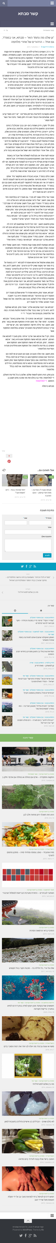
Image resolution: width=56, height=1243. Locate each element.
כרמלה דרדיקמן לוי (47, 47)
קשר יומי (51, 634)
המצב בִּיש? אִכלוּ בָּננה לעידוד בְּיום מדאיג (36, 1159)
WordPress (27, 1230)
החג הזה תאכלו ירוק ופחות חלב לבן (38, 814)
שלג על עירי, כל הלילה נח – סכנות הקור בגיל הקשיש (31, 968)
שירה (31, 663)
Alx (42, 1230)
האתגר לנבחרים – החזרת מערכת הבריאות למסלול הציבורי (28, 893)
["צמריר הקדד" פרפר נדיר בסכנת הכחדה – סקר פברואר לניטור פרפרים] (7, 621)
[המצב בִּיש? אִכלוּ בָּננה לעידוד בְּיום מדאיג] (28, 1141)
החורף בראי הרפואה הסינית (42, 930)
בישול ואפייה (49, 849)
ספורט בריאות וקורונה (46, 774)
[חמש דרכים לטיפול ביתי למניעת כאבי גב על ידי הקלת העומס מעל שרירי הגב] (28, 1178)
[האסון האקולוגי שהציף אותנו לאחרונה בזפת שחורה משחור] (7, 635)
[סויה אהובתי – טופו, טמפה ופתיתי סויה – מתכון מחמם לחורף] (28, 834)
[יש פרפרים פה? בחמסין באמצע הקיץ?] (7, 694)
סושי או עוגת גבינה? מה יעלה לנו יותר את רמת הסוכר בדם (29, 1046)
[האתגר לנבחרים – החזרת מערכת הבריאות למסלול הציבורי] (28, 875)
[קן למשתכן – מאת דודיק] (7, 666)
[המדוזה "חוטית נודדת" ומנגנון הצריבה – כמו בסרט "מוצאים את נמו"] (7, 707)
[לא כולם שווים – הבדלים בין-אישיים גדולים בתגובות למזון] (28, 1103)
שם (25, 518)
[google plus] (30, 566)
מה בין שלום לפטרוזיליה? (43, 1084)
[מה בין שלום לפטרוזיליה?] (28, 1066)
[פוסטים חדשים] (15, 611)
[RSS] (34, 566)
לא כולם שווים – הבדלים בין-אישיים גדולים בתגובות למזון (29, 1121)
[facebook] (26, 566)
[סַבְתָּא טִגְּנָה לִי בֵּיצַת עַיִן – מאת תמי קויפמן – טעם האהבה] (41, 480)
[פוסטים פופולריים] (41, 611)
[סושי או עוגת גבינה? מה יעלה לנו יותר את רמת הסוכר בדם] (28, 1028)
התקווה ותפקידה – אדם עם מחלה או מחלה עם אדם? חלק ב (28, 777)
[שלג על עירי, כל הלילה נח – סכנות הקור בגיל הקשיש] (28, 950)
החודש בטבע (49, 618)
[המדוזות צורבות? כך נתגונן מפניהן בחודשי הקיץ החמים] (7, 652)
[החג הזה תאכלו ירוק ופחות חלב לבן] (28, 797)
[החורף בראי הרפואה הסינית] (28, 912)
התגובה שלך (46, 536)
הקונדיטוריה (50, 1156)
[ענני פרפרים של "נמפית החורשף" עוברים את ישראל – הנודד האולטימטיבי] (7, 679)
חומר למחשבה (38, 632)
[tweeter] (22, 566)
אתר (49, 527)
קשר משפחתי (48, 30)
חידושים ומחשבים (48, 1003)
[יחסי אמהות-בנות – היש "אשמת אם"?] (15, 480)
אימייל (48, 518)
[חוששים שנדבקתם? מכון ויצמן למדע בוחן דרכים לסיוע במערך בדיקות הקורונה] (28, 987)
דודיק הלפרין (49, 663)
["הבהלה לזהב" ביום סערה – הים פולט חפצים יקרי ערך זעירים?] (7, 721)
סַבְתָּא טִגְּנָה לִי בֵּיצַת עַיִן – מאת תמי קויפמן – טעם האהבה (41, 493)
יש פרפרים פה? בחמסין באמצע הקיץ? (39, 693)
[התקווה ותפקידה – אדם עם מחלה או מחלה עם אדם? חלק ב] (28, 759)
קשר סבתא (28, 13)
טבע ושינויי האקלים (36, 618)
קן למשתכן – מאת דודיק (44, 665)
